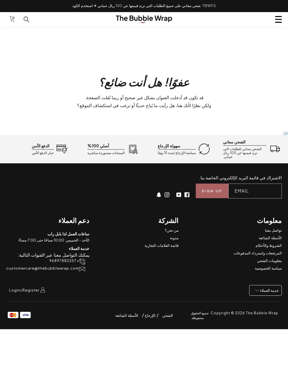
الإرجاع (150, 315)
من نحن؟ (172, 230)
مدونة (174, 238)
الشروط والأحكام (269, 245)
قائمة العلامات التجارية (162, 245)
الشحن (167, 315)
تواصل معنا (273, 230)
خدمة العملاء (269, 290)
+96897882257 (64, 261)
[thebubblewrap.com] (144, 19)
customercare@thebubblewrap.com (42, 268)
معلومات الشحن (269, 260)
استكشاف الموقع (96, 105)
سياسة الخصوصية (268, 268)
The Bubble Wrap (262, 313)
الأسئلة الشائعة (270, 238)
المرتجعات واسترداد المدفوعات (258, 253)
